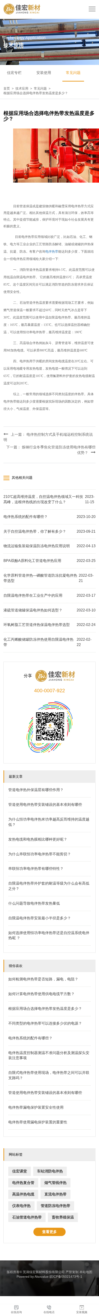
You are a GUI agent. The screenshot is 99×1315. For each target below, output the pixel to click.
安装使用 (43, 73)
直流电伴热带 (55, 1194)
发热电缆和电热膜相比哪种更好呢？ (37, 839)
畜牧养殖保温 (63, 1217)
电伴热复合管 (23, 1183)
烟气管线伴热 (55, 1183)
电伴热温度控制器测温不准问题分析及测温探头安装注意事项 (48, 1055)
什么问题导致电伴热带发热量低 (34, 903)
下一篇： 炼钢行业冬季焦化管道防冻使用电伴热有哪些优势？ (51, 450)
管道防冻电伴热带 (55, 1206)
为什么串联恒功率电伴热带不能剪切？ (39, 854)
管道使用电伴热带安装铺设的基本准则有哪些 (45, 805)
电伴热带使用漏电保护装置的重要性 (37, 1122)
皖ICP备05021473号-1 (66, 1276)
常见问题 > (43, 88)
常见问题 (73, 73)
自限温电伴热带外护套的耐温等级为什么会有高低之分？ (48, 886)
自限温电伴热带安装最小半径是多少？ (39, 918)
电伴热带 (51, 251)
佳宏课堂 (19, 1171)
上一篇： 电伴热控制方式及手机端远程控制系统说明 (48, 437)
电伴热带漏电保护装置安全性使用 (36, 1107)
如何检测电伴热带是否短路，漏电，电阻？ (43, 979)
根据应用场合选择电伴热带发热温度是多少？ (45, 1009)
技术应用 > (24, 88)
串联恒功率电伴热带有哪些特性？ (36, 869)
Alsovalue (42, 1276)
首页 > (9, 88)
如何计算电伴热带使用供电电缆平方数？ (41, 994)
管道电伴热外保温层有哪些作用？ (36, 790)
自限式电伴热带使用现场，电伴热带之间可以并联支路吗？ (48, 1075)
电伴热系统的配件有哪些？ (30, 1038)
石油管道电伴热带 (27, 1217)
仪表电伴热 (21, 1206)
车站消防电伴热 (50, 1171)
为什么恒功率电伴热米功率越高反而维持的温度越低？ (48, 822)
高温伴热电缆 (23, 1194)
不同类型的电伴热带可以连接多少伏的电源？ (45, 1023)
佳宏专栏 (14, 73)
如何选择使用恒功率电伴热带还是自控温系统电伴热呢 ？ (48, 935)
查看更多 (49, 1232)
